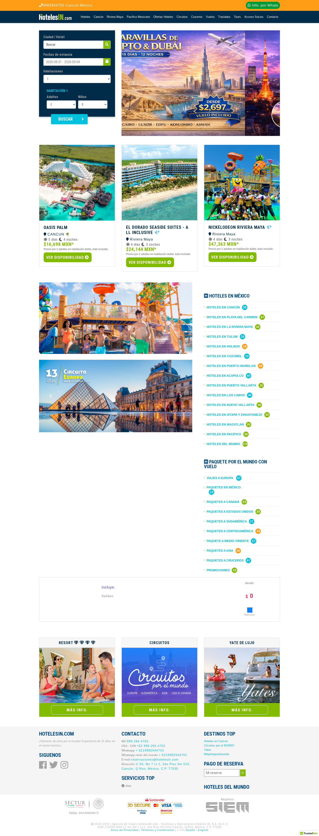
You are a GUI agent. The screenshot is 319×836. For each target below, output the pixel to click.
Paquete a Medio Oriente (228, 541)
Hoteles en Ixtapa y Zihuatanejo (234, 414)
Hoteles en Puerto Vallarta (231, 385)
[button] (133, 83)
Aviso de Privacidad (124, 830)
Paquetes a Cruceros (225, 560)
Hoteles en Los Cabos (226, 395)
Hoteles (85, 16)
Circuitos (182, 16)
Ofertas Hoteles (163, 16)
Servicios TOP (138, 778)
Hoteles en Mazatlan (225, 424)
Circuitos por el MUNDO (219, 745)
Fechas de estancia (57, 54)
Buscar (65, 119)
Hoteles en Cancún (223, 307)
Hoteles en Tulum (222, 336)
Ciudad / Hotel (53, 37)
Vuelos (210, 16)
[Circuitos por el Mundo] (159, 675)
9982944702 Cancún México (67, 5)
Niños (82, 97)
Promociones (218, 570)
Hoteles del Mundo (223, 444)
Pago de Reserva (223, 764)
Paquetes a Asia (220, 550)
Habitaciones (53, 71)
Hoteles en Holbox (223, 346)
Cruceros (196, 16)
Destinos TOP (219, 734)
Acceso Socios (253, 16)
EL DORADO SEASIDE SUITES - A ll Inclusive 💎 (157, 230)
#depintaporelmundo (216, 754)
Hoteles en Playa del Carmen (232, 317)
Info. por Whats (264, 5)
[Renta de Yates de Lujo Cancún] (242, 675)
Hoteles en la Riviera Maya (230, 327)
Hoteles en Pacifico (224, 434)
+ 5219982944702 (150, 750)
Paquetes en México (224, 487)
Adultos (52, 97)
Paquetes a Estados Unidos (230, 511)
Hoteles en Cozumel (224, 356)
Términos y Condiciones (157, 830)
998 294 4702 (137, 741)
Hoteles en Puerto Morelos (231, 366)
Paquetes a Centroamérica (230, 531)
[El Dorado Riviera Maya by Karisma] (77, 675)
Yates (207, 749)
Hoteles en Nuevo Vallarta (230, 405)
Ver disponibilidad (65, 257)
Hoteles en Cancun (216, 741)
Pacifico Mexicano (138, 16)
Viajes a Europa (220, 478)
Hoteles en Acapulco (225, 375)
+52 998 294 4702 (151, 746)
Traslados (224, 16)
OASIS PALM (55, 227)
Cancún (98, 16)
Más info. (77, 710)
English (203, 830)
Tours (237, 16)
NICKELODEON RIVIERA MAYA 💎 (240, 227)
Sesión (190, 830)
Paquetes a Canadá (223, 502)
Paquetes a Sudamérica (227, 521)
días (128, 785)
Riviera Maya (115, 16)
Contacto (272, 16)
